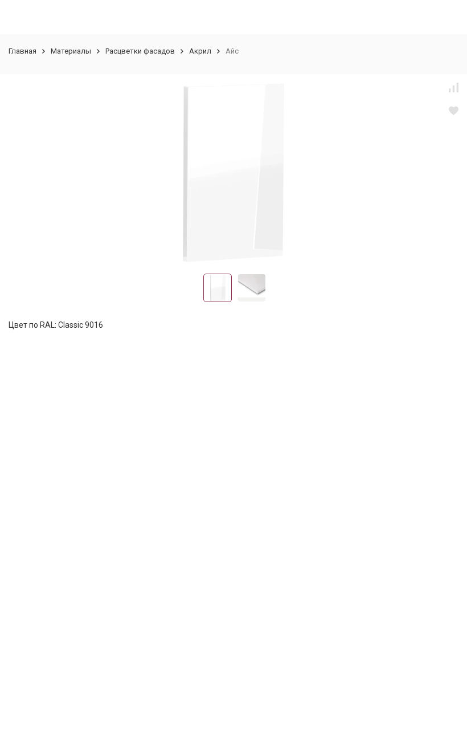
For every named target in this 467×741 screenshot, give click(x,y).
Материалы (71, 51)
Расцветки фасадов (140, 51)
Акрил (200, 51)
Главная (22, 51)
